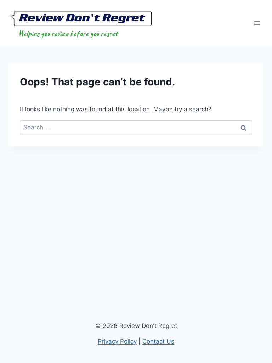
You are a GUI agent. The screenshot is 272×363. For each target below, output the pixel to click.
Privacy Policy (117, 341)
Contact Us (158, 341)
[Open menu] (257, 22)
